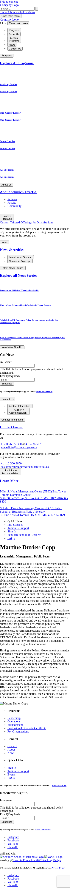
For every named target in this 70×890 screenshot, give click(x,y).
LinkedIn (12, 847)
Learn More (9, 481)
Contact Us (15, 48)
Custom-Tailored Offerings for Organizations (27, 222)
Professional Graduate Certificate (26, 728)
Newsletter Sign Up (19, 261)
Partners (12, 199)
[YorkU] (53, 856)
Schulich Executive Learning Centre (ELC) (26, 508)
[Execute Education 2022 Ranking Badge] (35, 860)
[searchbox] (17, 9)
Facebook (13, 840)
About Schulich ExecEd (18, 192)
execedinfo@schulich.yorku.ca (19, 447)
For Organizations (18, 731)
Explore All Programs (17, 63)
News (12, 44)
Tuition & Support (18, 528)
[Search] (36, 9)
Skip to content (9, 1)
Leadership (14, 718)
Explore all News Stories (19, 275)
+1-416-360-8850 (11, 463)
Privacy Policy (58, 868)
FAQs (11, 538)
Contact (12, 746)
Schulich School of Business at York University (31, 512)
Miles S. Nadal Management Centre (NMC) (26, 491)
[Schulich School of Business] (22, 856)
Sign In (11, 531)
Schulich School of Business (18, 12)
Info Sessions (15, 524)
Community (14, 206)
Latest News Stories (20, 257)
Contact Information (20, 406)
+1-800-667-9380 (11, 444)
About (11, 749)
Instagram (13, 837)
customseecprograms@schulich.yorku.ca (25, 466)
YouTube (12, 843)
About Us (14, 34)
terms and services (44, 391)
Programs (14, 30)
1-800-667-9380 (59, 785)
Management (15, 724)
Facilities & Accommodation (18, 411)
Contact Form (11, 427)
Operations (13, 721)
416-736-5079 (34, 444)
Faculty (11, 202)
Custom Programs (14, 39)
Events (11, 774)
